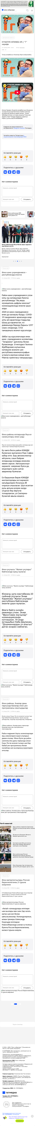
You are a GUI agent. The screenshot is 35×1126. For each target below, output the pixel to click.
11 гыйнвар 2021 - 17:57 (7, 278)
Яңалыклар (5, 268)
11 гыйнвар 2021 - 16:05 (8, 440)
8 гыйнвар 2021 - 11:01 (7, 887)
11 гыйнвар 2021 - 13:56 (8, 575)
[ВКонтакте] (5, 172)
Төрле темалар (18, 1024)
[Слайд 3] (17, 261)
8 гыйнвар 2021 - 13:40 (7, 711)
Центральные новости (8, 37)
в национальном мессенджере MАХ (15, 136)
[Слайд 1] (13, 261)
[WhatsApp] (18, 172)
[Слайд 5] (21, 261)
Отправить (27, 199)
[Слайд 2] (15, 261)
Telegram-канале (19, 128)
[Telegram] (14, 172)
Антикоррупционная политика (12, 1113)
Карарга (20, 1121)
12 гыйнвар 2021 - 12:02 (8, 47)
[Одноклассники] (9, 172)
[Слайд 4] (19, 261)
